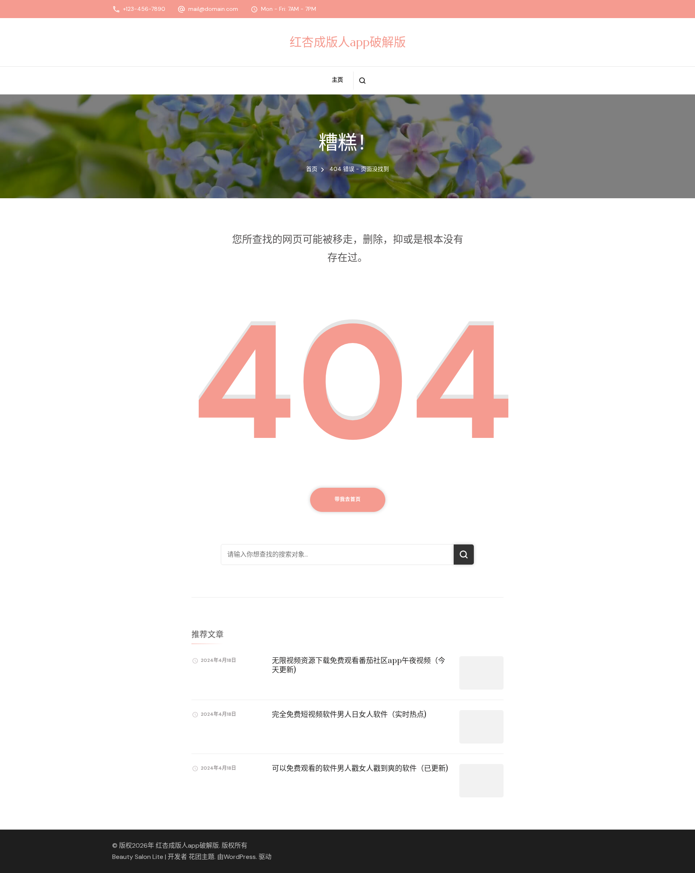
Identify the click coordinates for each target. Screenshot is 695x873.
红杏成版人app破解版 (348, 42)
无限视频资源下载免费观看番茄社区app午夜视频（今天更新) (358, 665)
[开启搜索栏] (362, 81)
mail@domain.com (213, 8)
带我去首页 (348, 499)
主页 (337, 79)
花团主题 (201, 856)
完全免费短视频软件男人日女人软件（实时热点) (349, 715)
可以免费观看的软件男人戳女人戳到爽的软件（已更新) (360, 769)
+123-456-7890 (144, 8)
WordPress (240, 856)
